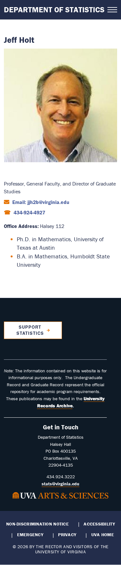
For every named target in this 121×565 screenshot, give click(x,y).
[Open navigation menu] (112, 9)
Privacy (67, 534)
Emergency (30, 534)
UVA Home (102, 534)
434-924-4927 (28, 212)
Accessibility (99, 523)
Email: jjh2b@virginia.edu (40, 202)
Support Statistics (30, 330)
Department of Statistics (54, 9)
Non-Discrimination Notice (37, 523)
